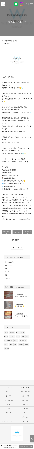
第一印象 (6, 348)
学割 (11, 344)
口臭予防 (7, 278)
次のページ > (27, 232)
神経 (23, 336)
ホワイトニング (20, 332)
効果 (15, 344)
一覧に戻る (17, 232)
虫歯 (6, 275)
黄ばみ (15, 340)
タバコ (18, 336)
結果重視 (20, 344)
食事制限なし (9, 265)
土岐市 (6, 332)
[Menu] (31, 4)
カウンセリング (8, 340)
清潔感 (26, 344)
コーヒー (12, 336)
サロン (6, 336)
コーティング (23, 340)
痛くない (7, 272)
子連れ (6, 344)
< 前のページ (6, 232)
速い (6, 268)
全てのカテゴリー (10, 262)
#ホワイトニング (17, 248)
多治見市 (12, 332)
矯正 (27, 336)
